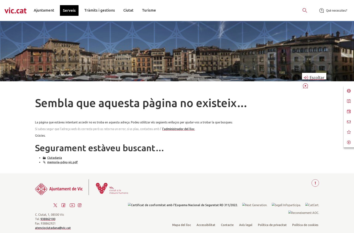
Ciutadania (54, 157)
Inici (37, 74)
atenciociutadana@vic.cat (53, 228)
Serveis (49, 74)
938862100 (47, 219)
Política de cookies (305, 225)
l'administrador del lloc (178, 129)
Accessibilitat (206, 225)
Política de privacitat (272, 225)
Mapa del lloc (181, 225)
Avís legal (245, 225)
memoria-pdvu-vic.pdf (62, 162)
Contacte (227, 225)
